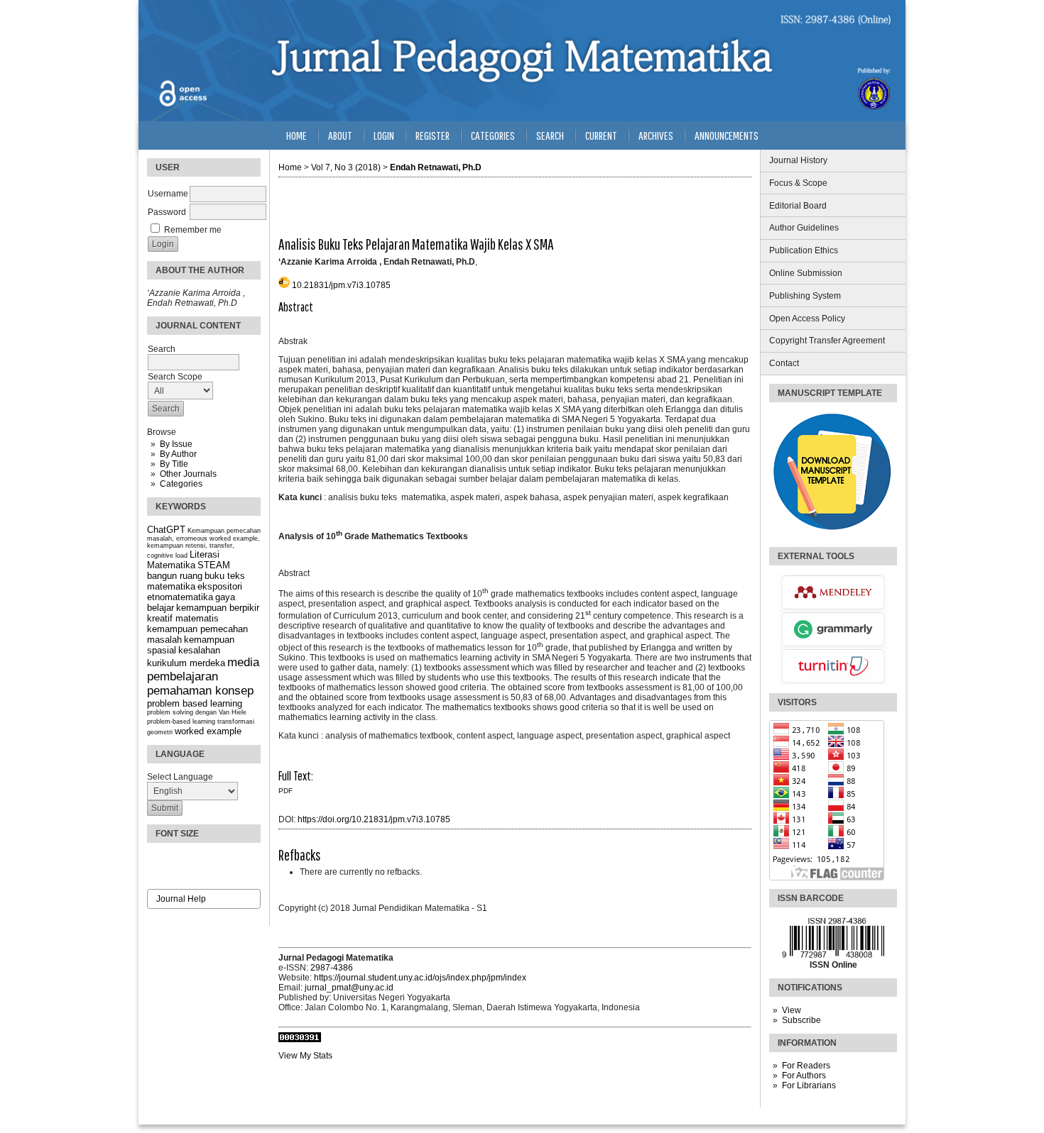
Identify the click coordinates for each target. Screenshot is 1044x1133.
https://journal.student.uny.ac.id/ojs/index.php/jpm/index (420, 978)
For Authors (804, 1076)
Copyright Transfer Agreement (827, 341)
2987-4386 (331, 968)
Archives (655, 135)
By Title (174, 464)
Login (384, 135)
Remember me (193, 230)
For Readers (806, 1066)
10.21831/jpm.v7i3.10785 (341, 285)
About (340, 135)
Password (167, 212)
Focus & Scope (798, 183)
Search (550, 135)
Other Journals (188, 474)
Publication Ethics (803, 250)
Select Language (180, 777)
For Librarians (809, 1085)
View (791, 1010)
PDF (285, 791)
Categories (181, 484)
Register (432, 135)
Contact (784, 363)
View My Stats (305, 1056)
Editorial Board (798, 206)
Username (168, 194)
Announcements (726, 135)
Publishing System (805, 296)
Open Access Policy (807, 319)
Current (601, 135)
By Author (178, 454)
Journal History (798, 160)
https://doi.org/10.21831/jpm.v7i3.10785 (374, 819)
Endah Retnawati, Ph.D (436, 167)
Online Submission (805, 273)
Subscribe (801, 1020)
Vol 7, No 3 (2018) (346, 167)
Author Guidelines (804, 228)
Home (296, 135)
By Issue (176, 444)
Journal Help (181, 899)
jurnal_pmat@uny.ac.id (349, 988)
